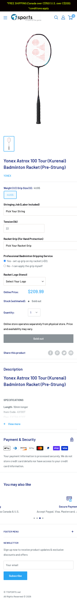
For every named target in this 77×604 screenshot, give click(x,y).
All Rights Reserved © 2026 (17, 596)
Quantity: (9, 312)
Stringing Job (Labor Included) (21, 204)
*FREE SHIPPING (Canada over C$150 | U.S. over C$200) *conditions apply (38, 6)
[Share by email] (70, 352)
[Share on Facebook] (50, 352)
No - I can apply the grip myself (25, 266)
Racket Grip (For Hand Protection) (23, 238)
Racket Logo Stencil (15, 274)
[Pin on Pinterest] (57, 352)
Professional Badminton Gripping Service (28, 256)
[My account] (63, 17)
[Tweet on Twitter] (64, 352)
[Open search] (56, 17)
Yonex (7, 175)
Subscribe (15, 575)
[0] (70, 17)
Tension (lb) (10, 221)
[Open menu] (5, 17)
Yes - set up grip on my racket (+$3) (27, 261)
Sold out (38, 338)
